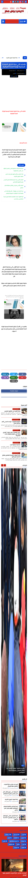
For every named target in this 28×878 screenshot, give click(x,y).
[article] (14, 622)
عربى (14, 73)
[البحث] (2, 2)
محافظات (11, 844)
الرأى (9, 838)
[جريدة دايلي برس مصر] (14, 10)
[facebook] (23, 2)
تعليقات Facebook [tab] (14, 391)
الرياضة (22, 841)
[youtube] (11, 2)
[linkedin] (18, 2)
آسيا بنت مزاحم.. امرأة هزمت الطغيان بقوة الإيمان (11, 785)
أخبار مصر (16, 835)
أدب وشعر (7, 835)
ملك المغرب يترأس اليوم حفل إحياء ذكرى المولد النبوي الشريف (14, 175)
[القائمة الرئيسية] (3, 21)
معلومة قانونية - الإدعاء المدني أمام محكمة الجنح (11, 422)
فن (17, 844)
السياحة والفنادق (13, 841)
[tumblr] (15, 2)
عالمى (4, 841)
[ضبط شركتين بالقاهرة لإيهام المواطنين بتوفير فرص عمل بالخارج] (22, 808)
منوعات (15, 848)
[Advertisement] (14, 41)
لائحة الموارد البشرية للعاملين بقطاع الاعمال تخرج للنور (11, 456)
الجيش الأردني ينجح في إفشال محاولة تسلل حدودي (14, 186)
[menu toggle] (26, 2)
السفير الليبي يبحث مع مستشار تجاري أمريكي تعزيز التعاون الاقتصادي (13, 181)
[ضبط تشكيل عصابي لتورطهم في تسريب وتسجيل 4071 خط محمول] (22, 817)
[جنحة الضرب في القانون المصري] (24, 411)
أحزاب (23, 835)
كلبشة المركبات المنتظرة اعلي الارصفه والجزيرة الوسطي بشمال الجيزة (15, 770)
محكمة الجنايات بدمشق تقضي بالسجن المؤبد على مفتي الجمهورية (13, 169)
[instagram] (20, 2)
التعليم (22, 838)
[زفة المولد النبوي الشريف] (22, 801)
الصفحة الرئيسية (21, 73)
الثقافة (15, 838)
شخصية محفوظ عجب (15, 445)
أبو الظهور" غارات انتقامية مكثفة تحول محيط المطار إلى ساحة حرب (13, 198)
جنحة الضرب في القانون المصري (12, 411)
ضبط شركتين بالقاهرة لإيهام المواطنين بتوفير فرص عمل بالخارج (11, 808)
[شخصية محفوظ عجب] (24, 444)
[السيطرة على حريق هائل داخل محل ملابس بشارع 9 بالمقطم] (22, 793)
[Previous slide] (5, 465)
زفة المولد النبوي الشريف (11, 799)
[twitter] (13, 2)
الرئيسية (22, 21)
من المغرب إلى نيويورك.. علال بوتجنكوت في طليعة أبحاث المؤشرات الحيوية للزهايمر (13, 192)
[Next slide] (2, 465)
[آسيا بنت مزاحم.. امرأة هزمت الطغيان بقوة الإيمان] (22, 786)
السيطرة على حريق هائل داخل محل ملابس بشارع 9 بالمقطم (10, 793)
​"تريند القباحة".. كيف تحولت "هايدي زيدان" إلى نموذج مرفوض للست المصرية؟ (11, 434)
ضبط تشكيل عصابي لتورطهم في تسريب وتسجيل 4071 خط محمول (10, 817)
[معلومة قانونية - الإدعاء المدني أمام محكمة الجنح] (24, 421)
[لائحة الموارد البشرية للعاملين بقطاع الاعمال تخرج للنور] (24, 455)
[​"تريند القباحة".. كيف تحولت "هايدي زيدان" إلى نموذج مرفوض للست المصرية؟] (24, 432)
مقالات (23, 848)
